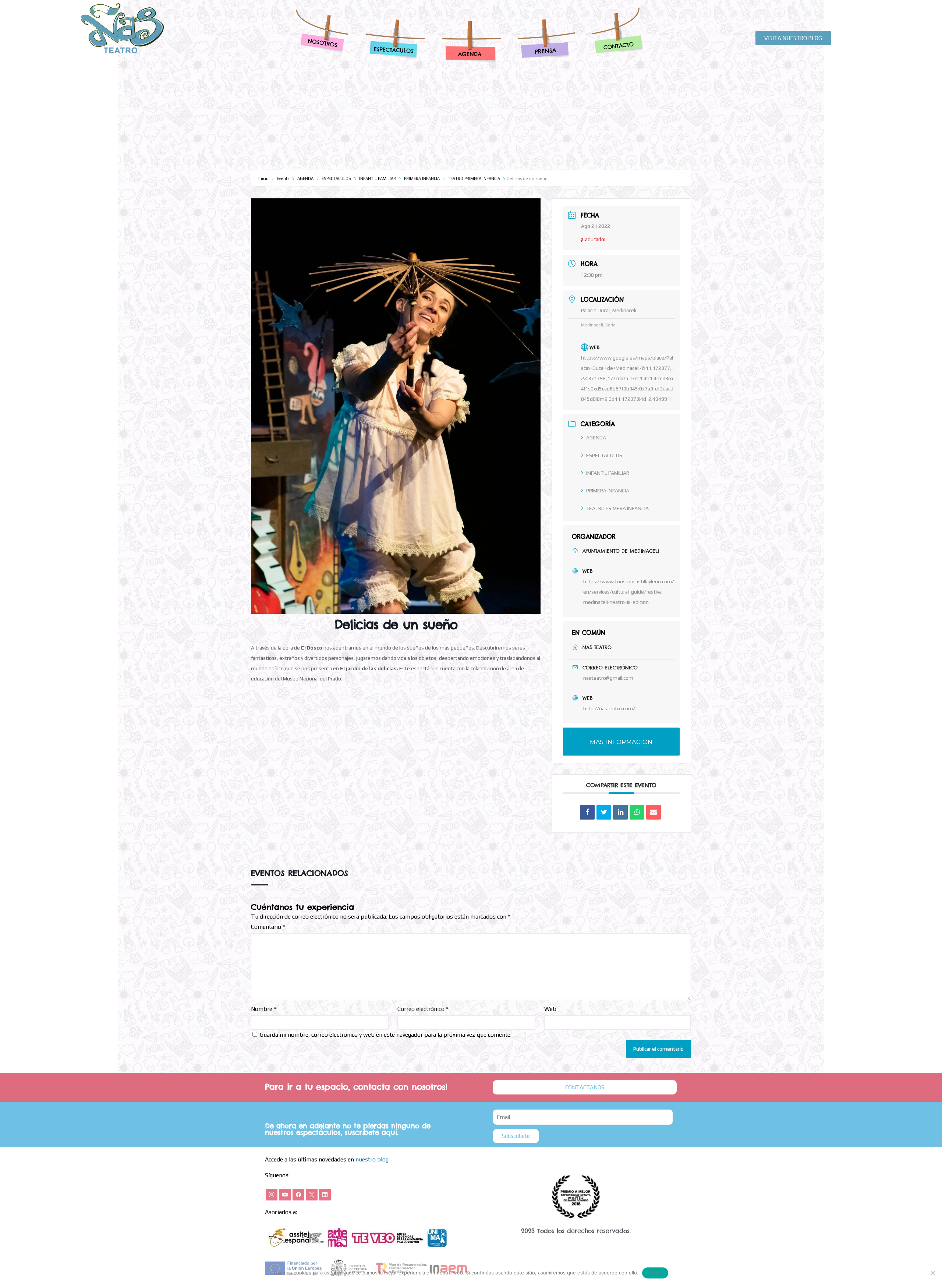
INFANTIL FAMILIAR (377, 178)
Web (550, 1008)
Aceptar (655, 1273)
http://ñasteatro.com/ (609, 708)
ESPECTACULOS (336, 178)
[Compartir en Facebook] (587, 812)
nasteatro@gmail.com (608, 678)
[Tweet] (603, 812)
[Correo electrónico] (653, 812)
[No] (932, 1273)
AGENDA (305, 178)
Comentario (268, 926)
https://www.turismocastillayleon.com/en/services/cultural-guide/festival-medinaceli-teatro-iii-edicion (628, 592)
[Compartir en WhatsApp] (637, 812)
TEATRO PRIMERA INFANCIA (474, 178)
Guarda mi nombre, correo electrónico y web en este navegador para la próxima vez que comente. (385, 1034)
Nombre (263, 1008)
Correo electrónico (422, 1008)
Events (283, 178)
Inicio (264, 178)
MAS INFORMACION (621, 742)
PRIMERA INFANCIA (422, 178)
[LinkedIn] (620, 812)
